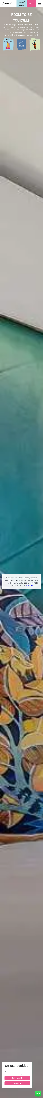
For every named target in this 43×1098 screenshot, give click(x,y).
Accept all (17, 1083)
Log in (21, 5)
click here (29, 585)
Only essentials (17, 1078)
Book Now (31, 3)
